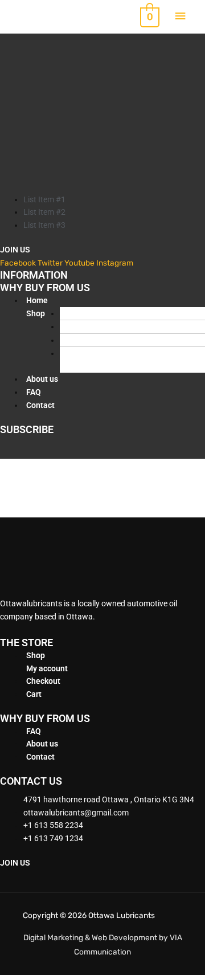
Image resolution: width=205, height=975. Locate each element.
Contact (40, 405)
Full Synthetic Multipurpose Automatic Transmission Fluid (117, 360)
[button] (35, 340)
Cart (34, 694)
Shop (35, 313)
